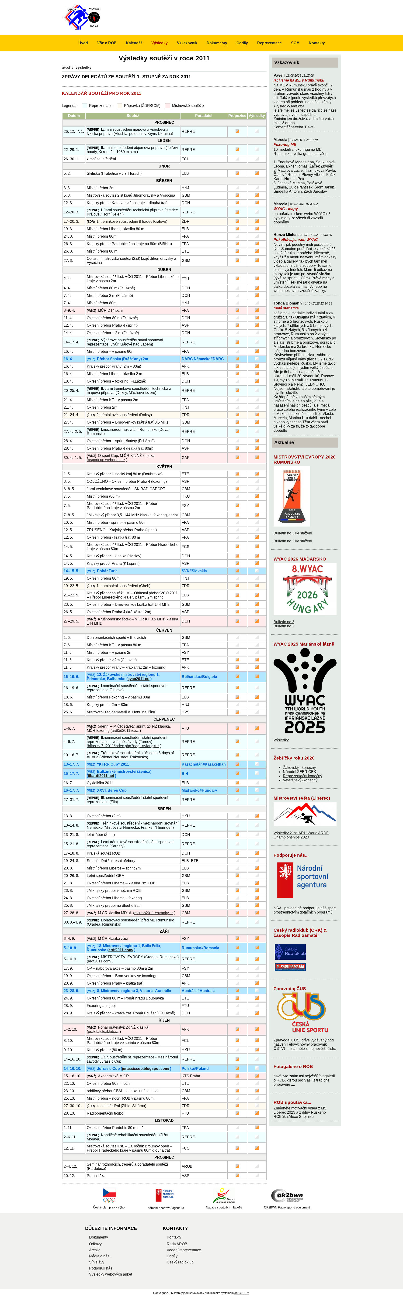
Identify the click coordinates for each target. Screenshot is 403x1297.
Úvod (66, 67)
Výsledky (281, 740)
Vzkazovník (187, 43)
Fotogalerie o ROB (293, 1066)
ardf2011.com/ (120, 950)
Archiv (94, 1250)
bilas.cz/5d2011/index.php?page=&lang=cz (123, 746)
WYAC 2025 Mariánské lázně (304, 644)
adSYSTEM (241, 1293)
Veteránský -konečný (300, 780)
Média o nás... (100, 1256)
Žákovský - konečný (299, 768)
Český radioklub (180, 1262)
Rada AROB (177, 1244)
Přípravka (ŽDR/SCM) (142, 106)
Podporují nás (100, 1268)
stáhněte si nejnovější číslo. (313, 1049)
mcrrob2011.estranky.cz (153, 913)
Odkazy (95, 1244)
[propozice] (237, 132)
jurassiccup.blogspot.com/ (145, 1069)
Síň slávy (96, 1262)
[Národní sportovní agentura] (165, 1195)
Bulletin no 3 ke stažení (293, 533)
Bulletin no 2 (284, 626)
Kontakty (317, 43)
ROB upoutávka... (292, 1102)
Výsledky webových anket (110, 1274)
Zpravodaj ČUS (290, 988)
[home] (82, 29)
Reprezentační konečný (302, 776)
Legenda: (69, 106)
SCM (295, 43)
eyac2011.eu (138, 679)
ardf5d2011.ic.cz (125, 730)
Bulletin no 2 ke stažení (293, 541)
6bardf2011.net (101, 776)
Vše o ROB (107, 43)
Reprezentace (100, 106)
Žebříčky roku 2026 (294, 758)
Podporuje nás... (291, 855)
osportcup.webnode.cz (106, 460)
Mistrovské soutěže (188, 106)
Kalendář (134, 43)
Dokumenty (217, 43)
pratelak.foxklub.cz (103, 1031)
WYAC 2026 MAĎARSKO (300, 559)
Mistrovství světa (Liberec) (302, 798)
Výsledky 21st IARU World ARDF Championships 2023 (301, 835)
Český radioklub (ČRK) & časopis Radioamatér (300, 933)
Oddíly (242, 43)
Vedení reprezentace (184, 1250)
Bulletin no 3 (284, 622)
